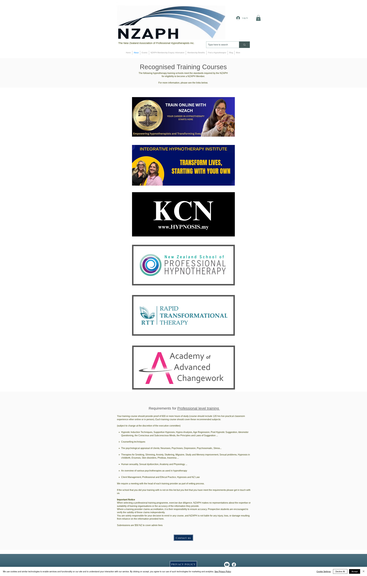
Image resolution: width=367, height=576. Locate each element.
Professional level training (198, 408)
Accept (355, 571)
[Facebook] (234, 564)
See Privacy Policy (222, 571)
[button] (258, 18)
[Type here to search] (244, 45)
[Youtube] (227, 564)
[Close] (363, 571)
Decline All (340, 571)
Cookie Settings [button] (324, 571)
